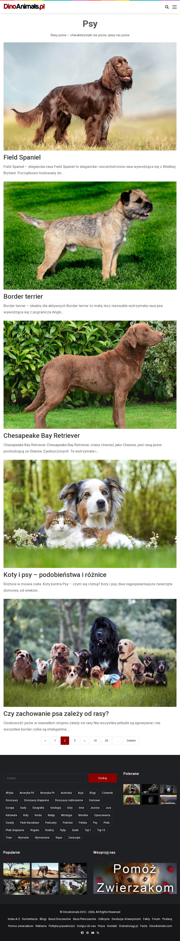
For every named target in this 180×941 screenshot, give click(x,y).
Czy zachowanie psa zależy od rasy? (56, 713)
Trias (9, 837)
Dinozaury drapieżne (36, 800)
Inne (81, 807)
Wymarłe (23, 837)
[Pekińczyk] (131, 800)
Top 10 (101, 830)
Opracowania (102, 815)
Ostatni (131, 740)
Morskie (83, 815)
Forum (156, 919)
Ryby (63, 830)
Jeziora (94, 807)
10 (95, 740)
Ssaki (75, 830)
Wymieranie (42, 837)
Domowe (94, 800)
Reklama (41, 926)
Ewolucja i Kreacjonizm (126, 919)
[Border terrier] (90, 235)
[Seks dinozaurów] (150, 789)
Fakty (146, 919)
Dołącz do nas (86, 926)
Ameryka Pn (47, 792)
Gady (23, 807)
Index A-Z (14, 919)
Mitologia (66, 815)
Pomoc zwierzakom (20, 926)
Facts (143, 926)
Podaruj (167, 919)
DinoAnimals (71, 912)
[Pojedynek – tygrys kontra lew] (16, 887)
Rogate (34, 830)
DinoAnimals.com (160, 926)
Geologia (55, 807)
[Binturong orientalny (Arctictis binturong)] (150, 800)
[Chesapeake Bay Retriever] (90, 375)
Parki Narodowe (29, 822)
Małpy (51, 815)
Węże (59, 837)
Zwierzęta (74, 837)
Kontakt (112, 926)
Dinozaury (12, 800)
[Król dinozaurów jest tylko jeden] (45, 870)
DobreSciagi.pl (128, 926)
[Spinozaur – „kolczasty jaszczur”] (73, 870)
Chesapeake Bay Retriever (42, 435)
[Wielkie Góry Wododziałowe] (168, 800)
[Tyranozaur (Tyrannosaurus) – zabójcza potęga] (45, 887)
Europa (10, 807)
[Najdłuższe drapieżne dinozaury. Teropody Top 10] (73, 887)
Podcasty (51, 822)
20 (106, 740)
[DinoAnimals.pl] (24, 7)
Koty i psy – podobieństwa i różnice (55, 574)
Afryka (9, 792)
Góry (70, 807)
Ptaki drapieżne (15, 830)
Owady (10, 822)
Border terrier (23, 296)
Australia (66, 792)
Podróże (68, 822)
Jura (108, 807)
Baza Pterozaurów (84, 919)
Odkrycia (104, 919)
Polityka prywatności (62, 926)
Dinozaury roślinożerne (69, 800)
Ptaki (107, 822)
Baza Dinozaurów (60, 919)
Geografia (38, 807)
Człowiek (107, 792)
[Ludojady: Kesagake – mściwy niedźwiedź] (131, 789)
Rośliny (49, 830)
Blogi (93, 792)
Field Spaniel (22, 157)
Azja (80, 792)
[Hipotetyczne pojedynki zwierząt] (16, 870)
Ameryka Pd (27, 792)
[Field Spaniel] (90, 96)
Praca (101, 926)
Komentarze (30, 919)
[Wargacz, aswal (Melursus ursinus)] (168, 789)
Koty (26, 815)
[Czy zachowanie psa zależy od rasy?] (90, 653)
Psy (95, 822)
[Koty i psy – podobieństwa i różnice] (90, 514)
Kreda (38, 815)
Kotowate (11, 815)
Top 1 (88, 830)
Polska (83, 822)
